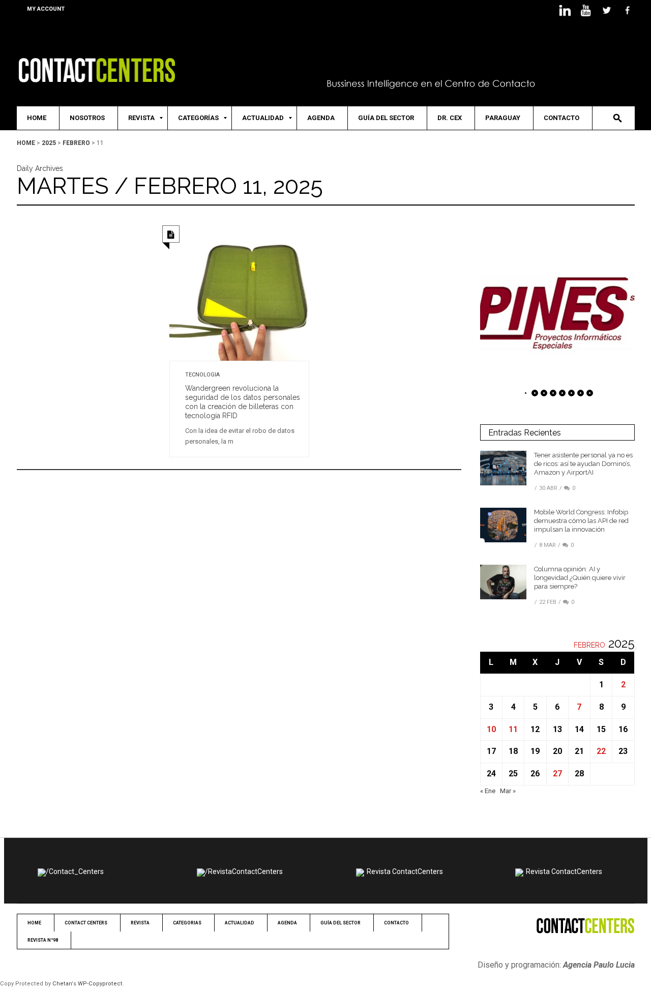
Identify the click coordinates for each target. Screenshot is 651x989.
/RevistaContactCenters (244, 871)
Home (26, 143)
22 (601, 751)
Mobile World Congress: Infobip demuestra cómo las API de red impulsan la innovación (581, 520)
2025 (49, 143)
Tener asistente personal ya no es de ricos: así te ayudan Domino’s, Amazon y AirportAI (583, 463)
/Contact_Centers (75, 871)
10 (491, 729)
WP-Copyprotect (100, 983)
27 (557, 773)
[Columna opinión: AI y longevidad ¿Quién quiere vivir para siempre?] (503, 582)
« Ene (487, 791)
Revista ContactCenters (405, 871)
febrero (76, 143)
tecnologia (202, 374)
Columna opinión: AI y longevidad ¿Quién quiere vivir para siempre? (580, 577)
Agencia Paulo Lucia (599, 965)
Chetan (62, 983)
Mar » (508, 791)
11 (513, 729)
